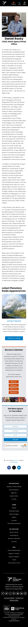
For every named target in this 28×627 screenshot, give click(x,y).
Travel (14, 560)
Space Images (14, 514)
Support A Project (14, 553)
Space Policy (14, 496)
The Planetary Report (14, 523)
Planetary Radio (14, 511)
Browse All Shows (14, 338)
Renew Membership (14, 550)
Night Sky (14, 493)
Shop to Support (14, 557)
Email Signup (14, 535)
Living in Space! (14, 321)
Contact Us (19, 598)
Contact (14, 542)
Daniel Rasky (14, 462)
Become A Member (14, 538)
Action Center (14, 532)
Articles (14, 508)
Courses (14, 520)
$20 (13, 389)
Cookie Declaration (14, 620)
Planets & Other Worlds (14, 487)
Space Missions (14, 490)
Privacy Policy (24, 442)
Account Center (9, 598)
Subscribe (15, 439)
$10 (14, 385)
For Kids (14, 499)
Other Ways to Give (14, 563)
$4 (14, 382)
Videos (14, 517)
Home (16, 460)
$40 (13, 392)
